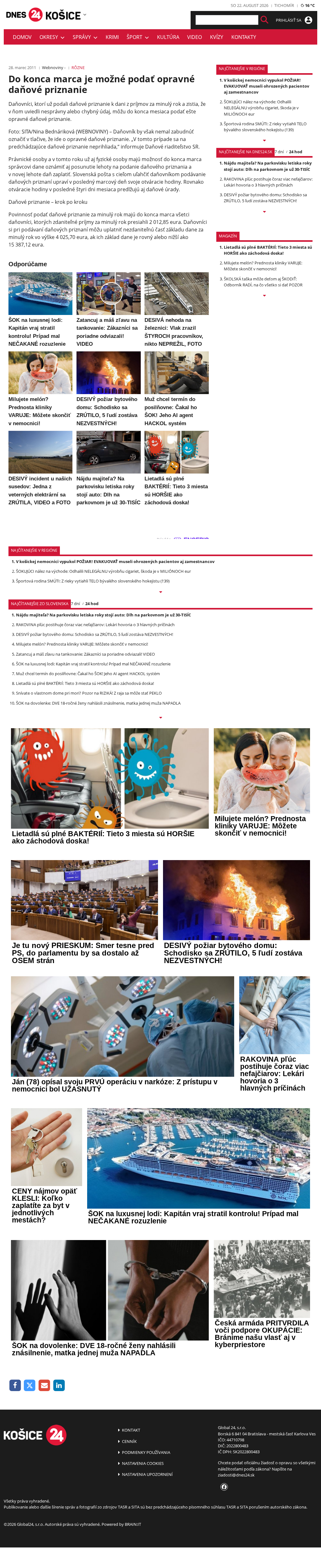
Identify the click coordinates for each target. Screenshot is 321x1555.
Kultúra (168, 37)
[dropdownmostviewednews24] (264, 212)
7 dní (279, 151)
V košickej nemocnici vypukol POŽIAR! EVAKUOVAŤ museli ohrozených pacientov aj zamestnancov (266, 86)
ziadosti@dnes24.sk (236, 1475)
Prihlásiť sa (289, 20)
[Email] (44, 1385)
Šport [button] (136, 37)
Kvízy (216, 37)
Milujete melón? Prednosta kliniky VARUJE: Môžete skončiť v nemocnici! (263, 266)
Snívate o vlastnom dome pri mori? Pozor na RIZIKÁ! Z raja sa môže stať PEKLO (89, 693)
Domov (22, 37)
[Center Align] (264, 20)
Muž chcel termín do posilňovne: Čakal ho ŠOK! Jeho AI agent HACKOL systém (88, 673)
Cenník (129, 1441)
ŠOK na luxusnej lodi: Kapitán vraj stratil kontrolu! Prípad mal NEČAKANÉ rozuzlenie (93, 664)
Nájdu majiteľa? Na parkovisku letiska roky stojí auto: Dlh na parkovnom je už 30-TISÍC (268, 166)
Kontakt (130, 1430)
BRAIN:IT (133, 1524)
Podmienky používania (145, 1452)
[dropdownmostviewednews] (264, 141)
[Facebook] (15, 1385)
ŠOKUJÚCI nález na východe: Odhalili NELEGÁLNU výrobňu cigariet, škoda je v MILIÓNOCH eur (261, 107)
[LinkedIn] (59, 1385)
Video (194, 37)
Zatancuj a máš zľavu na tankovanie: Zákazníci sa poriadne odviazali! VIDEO (85, 654)
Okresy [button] (50, 37)
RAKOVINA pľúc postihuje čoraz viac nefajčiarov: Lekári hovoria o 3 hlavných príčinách (268, 182)
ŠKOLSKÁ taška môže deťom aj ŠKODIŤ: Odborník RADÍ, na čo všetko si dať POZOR (263, 282)
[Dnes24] (63, 14)
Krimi (112, 37)
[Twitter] (30, 1385)
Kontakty (243, 37)
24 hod (295, 151)
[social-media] (223, 1487)
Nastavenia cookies (142, 1463)
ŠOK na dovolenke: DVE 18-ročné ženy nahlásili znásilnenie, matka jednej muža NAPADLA (98, 703)
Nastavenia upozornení (147, 1474)
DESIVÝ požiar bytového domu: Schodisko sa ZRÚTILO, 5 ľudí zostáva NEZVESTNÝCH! (265, 197)
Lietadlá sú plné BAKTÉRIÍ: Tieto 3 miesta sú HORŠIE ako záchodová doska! (268, 250)
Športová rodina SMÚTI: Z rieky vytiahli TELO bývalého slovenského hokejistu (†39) (265, 127)
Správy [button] (83, 37)
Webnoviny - (54, 67)
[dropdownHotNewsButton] (264, 296)
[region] (85, 14)
